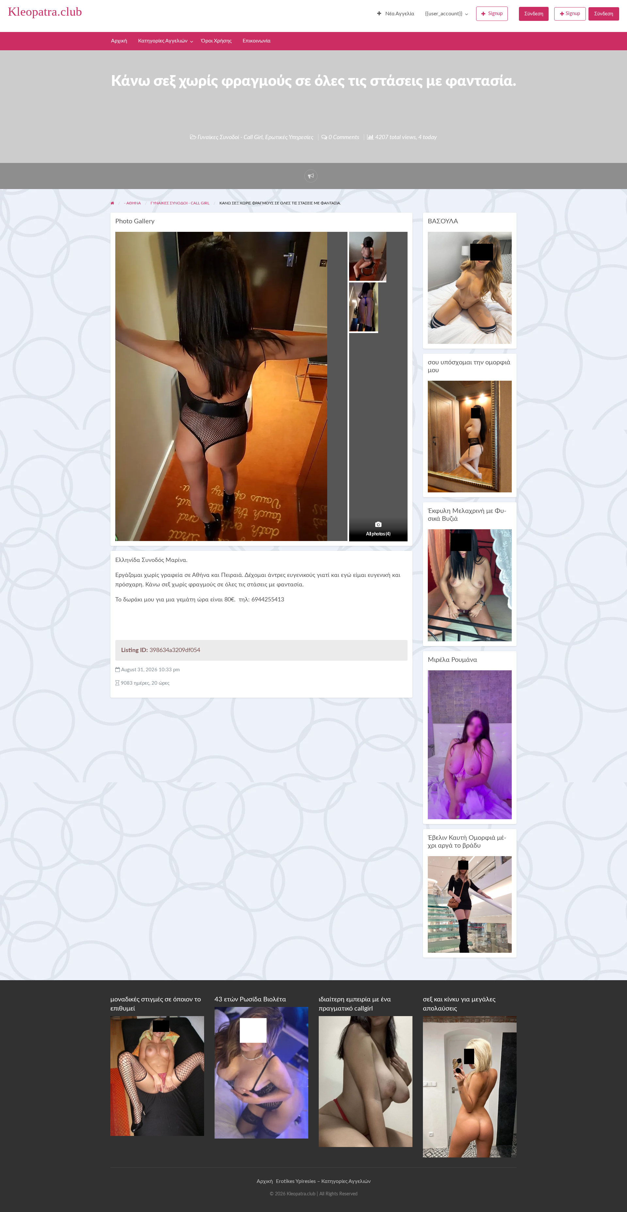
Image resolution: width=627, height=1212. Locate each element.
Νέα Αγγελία (399, 13)
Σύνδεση (533, 13)
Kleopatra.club (45, 11)
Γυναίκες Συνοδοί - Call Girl (230, 137)
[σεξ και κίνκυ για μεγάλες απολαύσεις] (470, 1086)
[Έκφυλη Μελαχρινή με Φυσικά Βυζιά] (470, 585)
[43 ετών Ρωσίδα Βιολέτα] (261, 1072)
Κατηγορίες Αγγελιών (162, 41)
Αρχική (119, 41)
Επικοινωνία (256, 41)
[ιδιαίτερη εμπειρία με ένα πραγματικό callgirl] (365, 1081)
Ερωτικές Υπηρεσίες (289, 137)
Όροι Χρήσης (216, 41)
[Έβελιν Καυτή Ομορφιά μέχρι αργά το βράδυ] (470, 904)
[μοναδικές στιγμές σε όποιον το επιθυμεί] (157, 1075)
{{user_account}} (443, 13)
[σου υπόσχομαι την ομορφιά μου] (470, 436)
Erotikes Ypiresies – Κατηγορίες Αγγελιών (323, 1181)
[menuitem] (396, 14)
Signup (495, 13)
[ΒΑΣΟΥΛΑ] (470, 287)
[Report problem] (310, 176)
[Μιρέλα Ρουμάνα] (470, 745)
